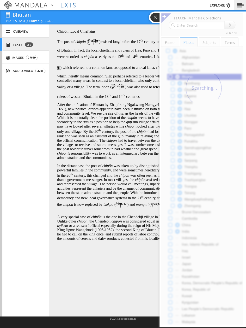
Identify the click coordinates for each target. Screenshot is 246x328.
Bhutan (34, 21)
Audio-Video (27, 71)
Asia (22, 21)
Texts (21, 44)
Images (23, 57)
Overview (20, 31)
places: (12, 21)
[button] (240, 5)
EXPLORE (217, 5)
